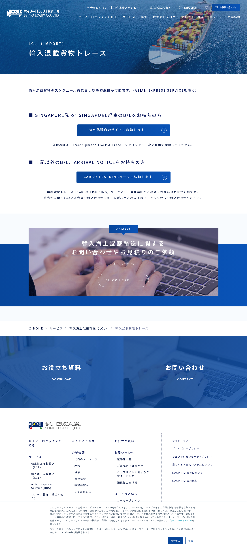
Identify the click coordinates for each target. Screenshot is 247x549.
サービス (56, 328)
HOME (38, 328)
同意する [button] (175, 540)
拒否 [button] (190, 540)
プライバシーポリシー (180, 520)
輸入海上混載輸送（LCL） (89, 328)
